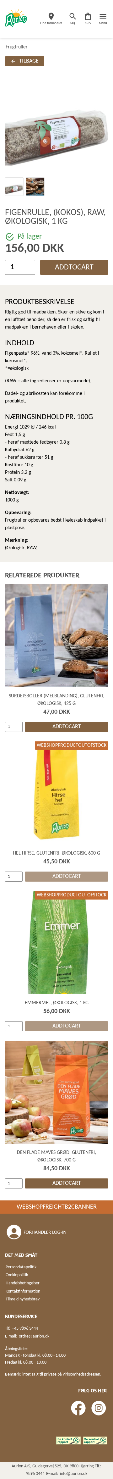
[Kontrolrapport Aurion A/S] (95, 1440)
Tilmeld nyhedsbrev (23, 1299)
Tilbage (29, 61)
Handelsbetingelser (23, 1283)
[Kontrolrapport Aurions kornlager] (68, 1440)
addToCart (74, 267)
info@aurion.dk (73, 1473)
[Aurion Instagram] (98, 1408)
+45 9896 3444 (25, 1328)
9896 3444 (35, 1473)
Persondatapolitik (21, 1267)
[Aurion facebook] (78, 1408)
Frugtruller (17, 47)
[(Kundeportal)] (37, 1232)
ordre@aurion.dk (34, 1336)
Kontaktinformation (23, 1291)
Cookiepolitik (17, 1275)
